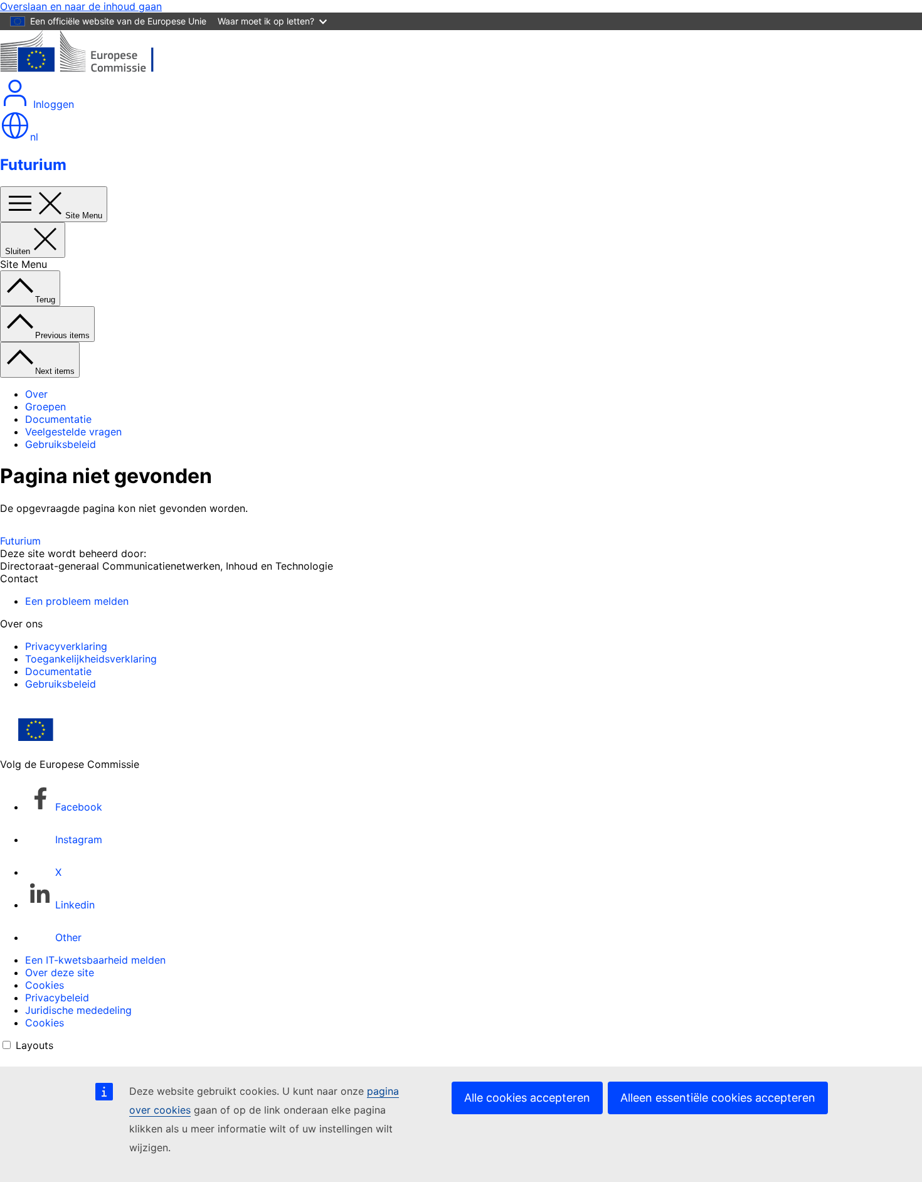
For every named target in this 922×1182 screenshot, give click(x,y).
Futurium (33, 165)
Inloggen (52, 104)
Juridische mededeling (78, 1010)
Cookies (44, 985)
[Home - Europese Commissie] (91, 71)
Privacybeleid (57, 997)
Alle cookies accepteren (527, 1097)
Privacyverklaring (66, 646)
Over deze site (59, 972)
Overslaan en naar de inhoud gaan (81, 6)
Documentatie (58, 419)
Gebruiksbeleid (60, 444)
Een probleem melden (77, 601)
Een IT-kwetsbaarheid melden (95, 960)
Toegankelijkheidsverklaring (91, 658)
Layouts (34, 1045)
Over (36, 394)
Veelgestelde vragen (73, 431)
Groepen (45, 406)
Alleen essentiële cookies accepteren (717, 1097)
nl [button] (34, 136)
